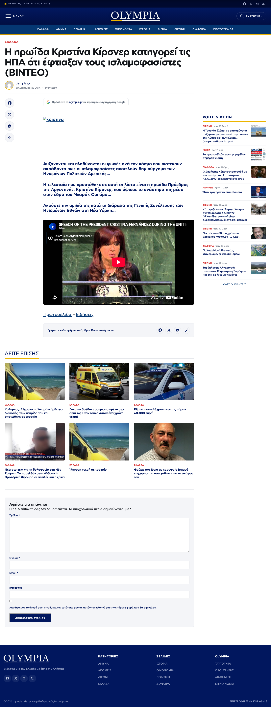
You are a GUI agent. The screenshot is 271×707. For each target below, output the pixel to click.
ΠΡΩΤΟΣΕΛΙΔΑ (223, 29)
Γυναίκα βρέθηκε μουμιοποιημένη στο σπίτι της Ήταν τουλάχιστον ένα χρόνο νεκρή (96, 413)
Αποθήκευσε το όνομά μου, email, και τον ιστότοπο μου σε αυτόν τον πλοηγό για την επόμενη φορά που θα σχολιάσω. (83, 607)
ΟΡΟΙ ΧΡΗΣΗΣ (224, 670)
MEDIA (162, 29)
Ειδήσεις (85, 314)
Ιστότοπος (15, 587)
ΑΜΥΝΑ (61, 29)
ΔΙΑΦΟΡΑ (199, 29)
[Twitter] (251, 4)
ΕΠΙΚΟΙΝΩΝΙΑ (224, 684)
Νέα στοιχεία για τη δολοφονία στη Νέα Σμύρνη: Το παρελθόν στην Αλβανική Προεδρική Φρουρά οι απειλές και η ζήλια (35, 473)
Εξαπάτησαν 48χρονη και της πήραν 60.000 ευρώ (160, 411)
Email (13, 573)
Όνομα (14, 558)
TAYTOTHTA (223, 663)
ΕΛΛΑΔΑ (43, 29)
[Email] (257, 4)
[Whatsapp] (9, 126)
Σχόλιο (14, 515)
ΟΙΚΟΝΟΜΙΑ (123, 29)
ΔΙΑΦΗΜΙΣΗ (223, 677)
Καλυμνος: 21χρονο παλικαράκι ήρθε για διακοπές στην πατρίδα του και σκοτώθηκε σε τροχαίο (34, 413)
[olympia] (135, 16)
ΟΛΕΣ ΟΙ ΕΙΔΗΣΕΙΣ (234, 284)
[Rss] (263, 4)
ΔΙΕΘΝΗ (179, 29)
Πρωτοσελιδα (57, 314)
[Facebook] (244, 4)
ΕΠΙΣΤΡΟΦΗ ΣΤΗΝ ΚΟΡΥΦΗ (249, 701)
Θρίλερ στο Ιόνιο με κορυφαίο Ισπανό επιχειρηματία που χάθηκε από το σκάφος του (163, 473)
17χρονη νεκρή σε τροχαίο (88, 469)
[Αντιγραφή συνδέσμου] (9, 137)
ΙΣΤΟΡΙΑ (145, 29)
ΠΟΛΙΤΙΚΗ (80, 29)
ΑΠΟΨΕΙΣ (101, 29)
